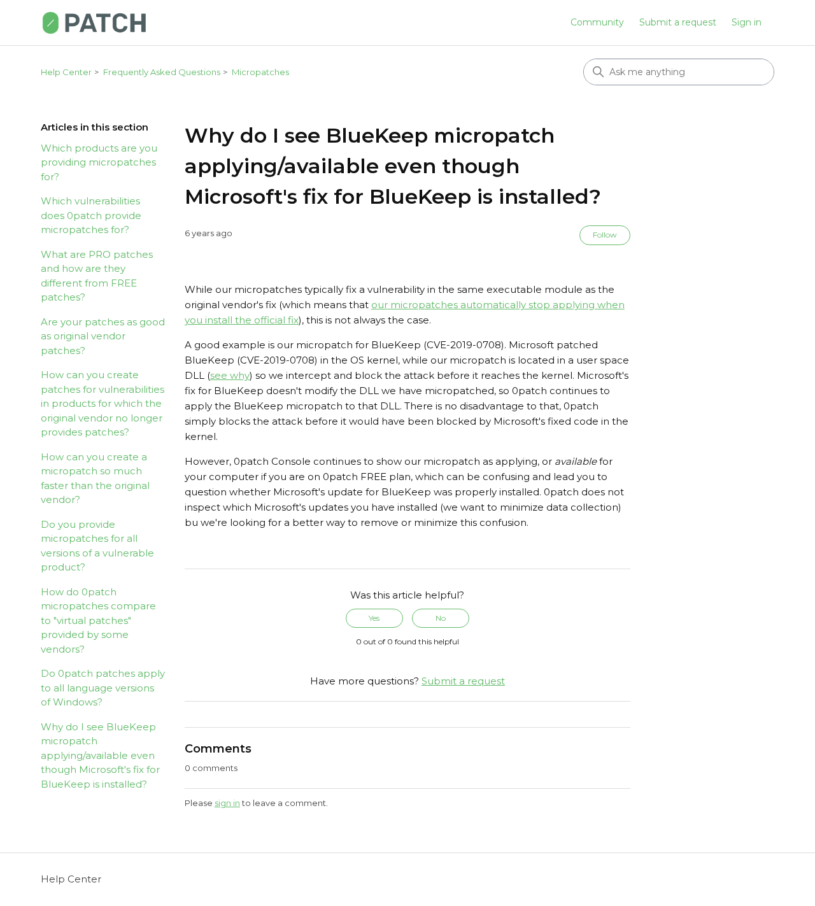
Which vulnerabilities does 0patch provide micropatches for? (91, 215)
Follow (605, 234)
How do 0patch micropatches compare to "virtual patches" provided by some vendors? (98, 620)
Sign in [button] (747, 22)
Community (597, 22)
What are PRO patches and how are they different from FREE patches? (97, 276)
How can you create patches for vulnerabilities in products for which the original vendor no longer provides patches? (102, 403)
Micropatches (260, 72)
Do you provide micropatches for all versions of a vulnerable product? (97, 546)
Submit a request (677, 22)
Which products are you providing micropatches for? (99, 162)
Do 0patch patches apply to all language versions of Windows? (103, 687)
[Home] (94, 22)
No (441, 618)
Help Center (66, 72)
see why (230, 375)
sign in (227, 803)
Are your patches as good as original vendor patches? (103, 336)
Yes (374, 618)
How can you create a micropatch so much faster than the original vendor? (95, 478)
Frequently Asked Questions (161, 72)
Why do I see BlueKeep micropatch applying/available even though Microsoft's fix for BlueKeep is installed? (100, 755)
